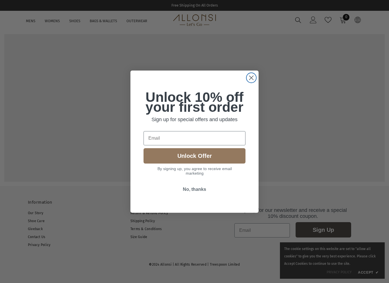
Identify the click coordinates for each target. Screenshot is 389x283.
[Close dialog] (251, 78)
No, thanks (194, 189)
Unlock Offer (194, 156)
